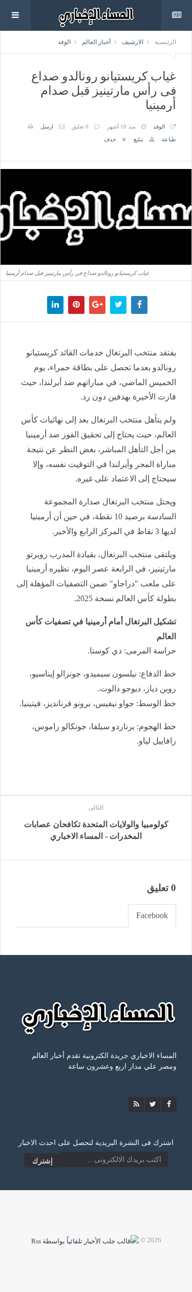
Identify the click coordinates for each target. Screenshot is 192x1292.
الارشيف (132, 42)
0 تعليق (80, 126)
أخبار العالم (96, 42)
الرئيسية (165, 42)
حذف (110, 139)
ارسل (46, 126)
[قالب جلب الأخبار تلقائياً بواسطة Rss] (85, 1240)
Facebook (152, 915)
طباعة (169, 139)
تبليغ (138, 139)
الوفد (64, 42)
